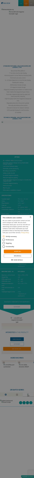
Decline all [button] (17, 256)
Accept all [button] (17, 251)
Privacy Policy (25, 232)
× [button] (30, 217)
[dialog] (17, 239)
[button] (17, 260)
